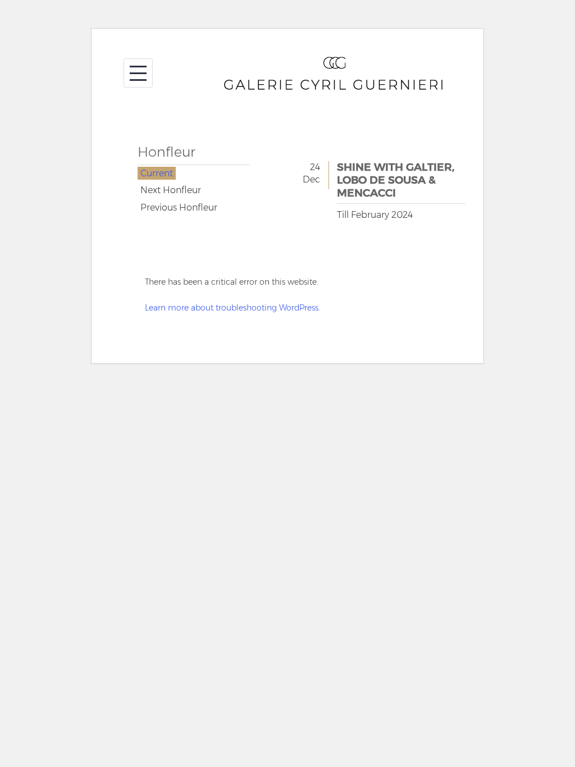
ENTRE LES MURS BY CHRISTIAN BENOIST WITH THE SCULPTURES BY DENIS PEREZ (194, 207)
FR (132, 380)
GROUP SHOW (194, 190)
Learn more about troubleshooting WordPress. (232, 308)
